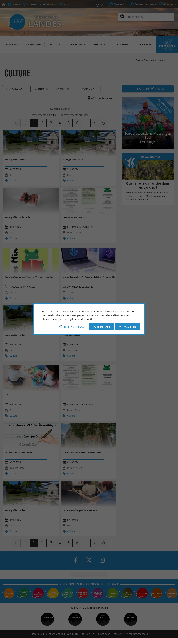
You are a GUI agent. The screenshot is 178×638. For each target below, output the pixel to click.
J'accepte (129, 326)
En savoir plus (74, 326)
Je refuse (103, 326)
